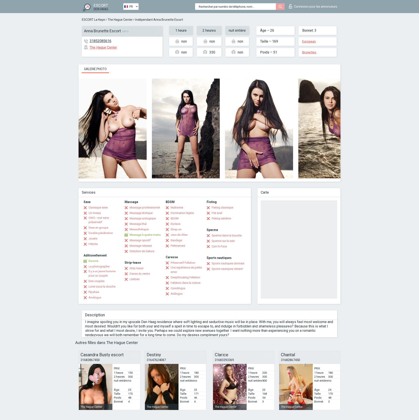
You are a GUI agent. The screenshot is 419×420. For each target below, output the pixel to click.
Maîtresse (177, 207)
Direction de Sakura (142, 251)
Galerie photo (95, 69)
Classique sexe (98, 207)
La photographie (99, 266)
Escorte (93, 261)
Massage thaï (138, 223)
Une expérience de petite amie (186, 270)
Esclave (175, 223)
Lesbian (135, 279)
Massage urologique (143, 218)
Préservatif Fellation (183, 262)
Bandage (176, 240)
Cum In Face (219, 246)
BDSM (175, 218)
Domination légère (182, 213)
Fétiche (93, 244)
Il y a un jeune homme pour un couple (102, 273)
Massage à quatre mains (145, 234)
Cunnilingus (178, 288)
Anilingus (176, 293)
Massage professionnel (145, 207)
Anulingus (95, 297)
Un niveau (95, 213)
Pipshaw (94, 292)
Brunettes (309, 52)
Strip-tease (136, 268)
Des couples (97, 281)
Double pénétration (101, 233)
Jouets (93, 238)
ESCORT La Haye (93, 19)
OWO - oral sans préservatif (99, 220)
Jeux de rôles (179, 234)
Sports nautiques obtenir (227, 268)
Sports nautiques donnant (228, 263)
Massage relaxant (141, 245)
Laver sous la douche (102, 286)
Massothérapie (139, 229)
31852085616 (100, 41)
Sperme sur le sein (223, 241)
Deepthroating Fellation (185, 277)
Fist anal (217, 213)
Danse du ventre (140, 273)
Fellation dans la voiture (185, 282)
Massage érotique (141, 213)
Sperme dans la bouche (227, 235)
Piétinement (178, 245)
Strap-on (176, 229)
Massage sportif (140, 240)
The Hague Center (120, 19)
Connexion (315, 6)
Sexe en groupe (98, 227)
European (309, 41)
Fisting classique (222, 207)
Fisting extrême (221, 218)
